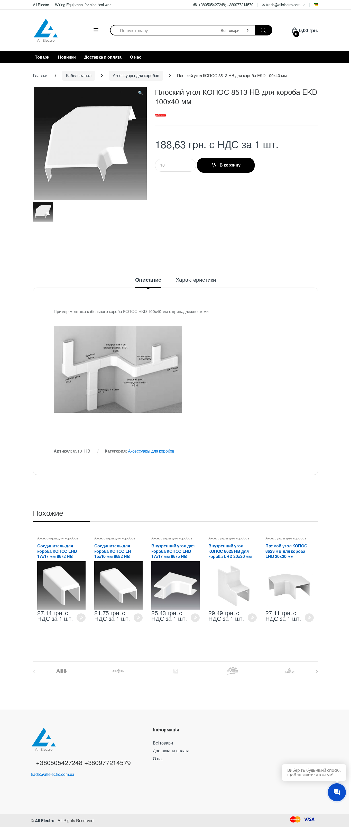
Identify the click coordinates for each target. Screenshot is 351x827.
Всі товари (163, 743)
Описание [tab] (148, 280)
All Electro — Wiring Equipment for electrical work (73, 4)
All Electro (44, 820)
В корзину (230, 165)
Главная (41, 75)
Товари (42, 57)
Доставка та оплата (171, 751)
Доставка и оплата (103, 57)
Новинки (67, 57)
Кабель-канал (78, 75)
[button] (140, 94)
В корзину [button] (81, 617)
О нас (135, 57)
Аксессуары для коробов (136, 75)
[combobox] (162, 30)
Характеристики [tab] (196, 280)
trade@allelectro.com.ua (52, 774)
